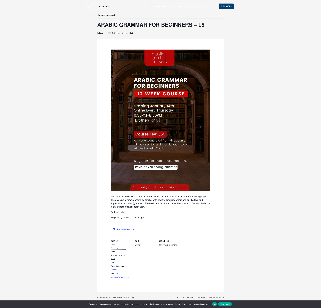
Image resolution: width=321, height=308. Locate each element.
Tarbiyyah (114, 269)
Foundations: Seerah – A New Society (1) (118, 297)
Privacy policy (224, 304)
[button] (226, 6)
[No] (318, 304)
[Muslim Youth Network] (91, 6)
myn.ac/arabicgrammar (120, 277)
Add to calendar (124, 229)
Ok (215, 304)
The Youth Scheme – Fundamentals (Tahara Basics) (198, 297)
